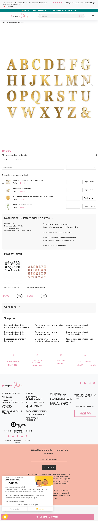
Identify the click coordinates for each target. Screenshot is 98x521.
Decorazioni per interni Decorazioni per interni (15, 333)
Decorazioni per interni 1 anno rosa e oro (47, 333)
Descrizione (6, 159)
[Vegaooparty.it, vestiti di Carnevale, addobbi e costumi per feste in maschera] (20, 14)
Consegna (17, 159)
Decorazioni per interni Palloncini (15, 340)
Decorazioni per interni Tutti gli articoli (79, 340)
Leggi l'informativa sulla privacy (15, 501)
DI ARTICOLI (12, 365)
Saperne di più (14, 509)
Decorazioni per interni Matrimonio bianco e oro (47, 340)
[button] (5, 517)
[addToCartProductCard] (19, 296)
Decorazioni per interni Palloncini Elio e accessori (16, 326)
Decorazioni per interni (16, 22)
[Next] (91, 86)
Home (4, 22)
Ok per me (40, 509)
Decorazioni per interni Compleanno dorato (76, 326)
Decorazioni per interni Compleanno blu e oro (76, 333)
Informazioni (11, 6)
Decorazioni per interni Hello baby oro (49, 326)
